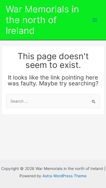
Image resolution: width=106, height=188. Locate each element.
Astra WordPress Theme (64, 176)
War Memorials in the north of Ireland (42, 20)
